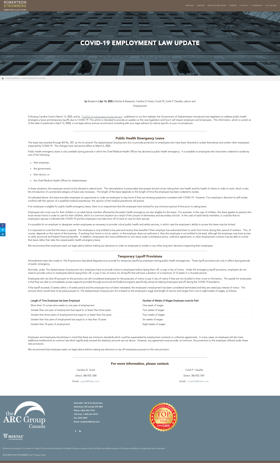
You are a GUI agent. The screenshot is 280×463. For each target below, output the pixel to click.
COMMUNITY (257, 5)
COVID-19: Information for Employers (102, 117)
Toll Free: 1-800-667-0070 (86, 414)
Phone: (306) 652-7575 (84, 410)
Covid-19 (159, 101)
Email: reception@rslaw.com (87, 421)
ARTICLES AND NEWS (217, 5)
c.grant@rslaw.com (89, 381)
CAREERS (233, 5)
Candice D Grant (144, 101)
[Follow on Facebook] (75, 431)
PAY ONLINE (271, 5)
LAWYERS (201, 5)
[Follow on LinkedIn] (80, 431)
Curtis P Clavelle (173, 101)
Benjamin (93, 101)
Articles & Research (12, 78)
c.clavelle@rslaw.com (198, 381)
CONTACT (244, 5)
